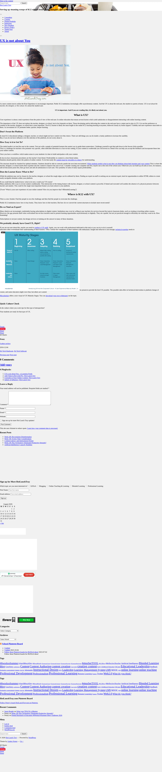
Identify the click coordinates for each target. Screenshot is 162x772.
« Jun (2, 523)
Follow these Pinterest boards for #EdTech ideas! (21, 652)
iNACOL (22, 670)
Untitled (7, 648)
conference (16, 667)
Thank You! (8, 29)
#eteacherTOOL (90, 663)
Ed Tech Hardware (6, 351)
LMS (108, 669)
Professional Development (16, 673)
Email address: (5, 494)
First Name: (4, 490)
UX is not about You (15, 41)
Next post (13, 355)
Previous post (4, 355)
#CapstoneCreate (46, 663)
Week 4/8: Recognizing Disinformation (18, 437)
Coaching (9, 667)
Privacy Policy (9, 27)
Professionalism (40, 673)
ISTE (60, 670)
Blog (2, 666)
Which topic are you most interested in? (13, 486)
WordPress (32, 738)
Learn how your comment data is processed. (42, 428)
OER (119, 670)
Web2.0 (107, 673)
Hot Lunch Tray (5, 5)
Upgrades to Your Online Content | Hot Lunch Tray (22, 378)
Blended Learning (149, 663)
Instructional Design (45, 669)
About (6, 31)
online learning (130, 669)
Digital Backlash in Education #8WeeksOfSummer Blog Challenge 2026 (36, 715)
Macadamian (4, 296)
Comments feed (9, 728)
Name (3, 408)
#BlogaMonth (37, 663)
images (17, 670)
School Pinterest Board (12, 644)
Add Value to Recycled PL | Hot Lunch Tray (19, 376)
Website (3, 416)
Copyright (74, 667)
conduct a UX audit (41, 227)
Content (24, 666)
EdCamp (117, 667)
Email (2, 412)
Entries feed (8, 726)
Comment (4, 404)
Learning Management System (89, 669)
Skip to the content (6, 1)
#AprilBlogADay (25, 663)
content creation (61, 666)
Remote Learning (85, 674)
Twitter (100, 673)
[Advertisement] (66, 463)
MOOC (114, 670)
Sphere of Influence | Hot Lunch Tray (17, 380)
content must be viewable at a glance (69, 160)
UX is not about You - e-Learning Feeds (18, 374)
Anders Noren (12, 741)
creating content (87, 666)
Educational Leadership (135, 666)
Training (94, 674)
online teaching (148, 669)
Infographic (29, 670)
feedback (153, 667)
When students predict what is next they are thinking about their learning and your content (118, 164)
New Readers (9, 25)
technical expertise (121, 229)
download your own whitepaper (57, 296)
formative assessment (7, 670)
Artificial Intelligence (129, 663)
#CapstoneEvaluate (55, 663)
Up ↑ (21, 741)
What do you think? (122, 673)
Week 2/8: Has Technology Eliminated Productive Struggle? (25, 443)
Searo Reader (9, 711)
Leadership (68, 670)
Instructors (8, 23)
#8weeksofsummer (9, 663)
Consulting (8, 17)
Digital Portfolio (10, 21)
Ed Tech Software (20, 351)
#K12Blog (102, 663)
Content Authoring (40, 666)
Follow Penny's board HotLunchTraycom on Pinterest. (19, 703)
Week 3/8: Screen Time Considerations (17, 439)
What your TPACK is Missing (27, 711)
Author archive (5, 344)
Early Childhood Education (106, 667)
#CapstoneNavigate (65, 663)
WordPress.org (9, 730)
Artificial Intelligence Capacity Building (18, 445)
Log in (6, 724)
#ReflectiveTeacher (113, 663)
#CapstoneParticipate (76, 663)
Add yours (6, 364)
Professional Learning (63, 673)
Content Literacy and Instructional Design (19, 441)
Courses (7, 19)
